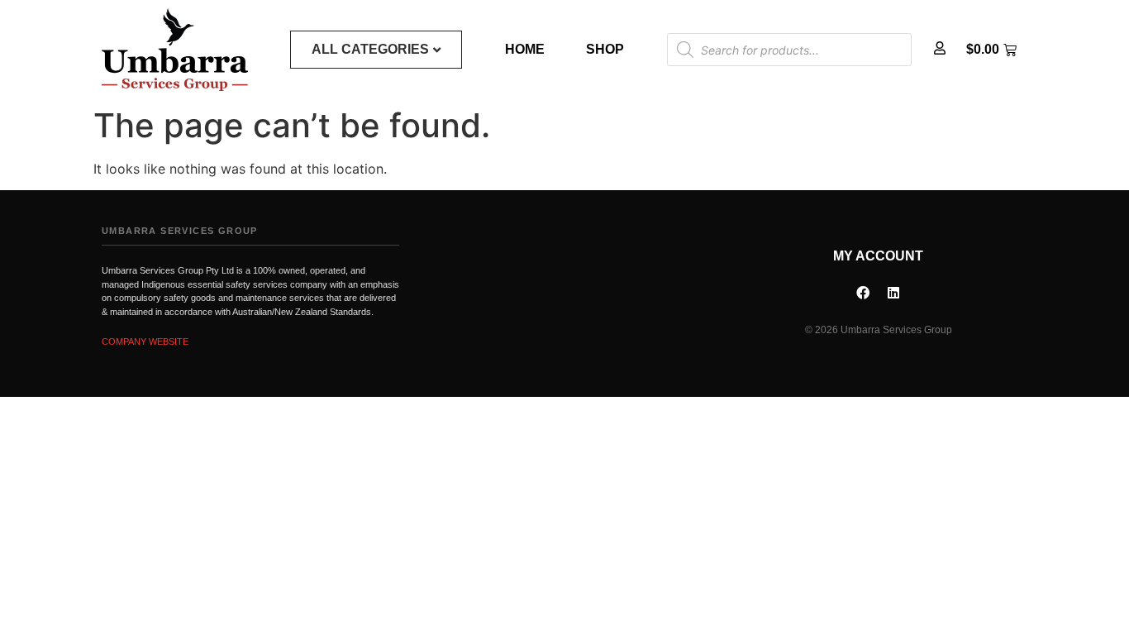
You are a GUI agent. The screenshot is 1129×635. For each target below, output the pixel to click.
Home (525, 49)
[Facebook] (863, 292)
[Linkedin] (893, 292)
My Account (878, 256)
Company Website (145, 341)
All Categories (370, 49)
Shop (605, 49)
